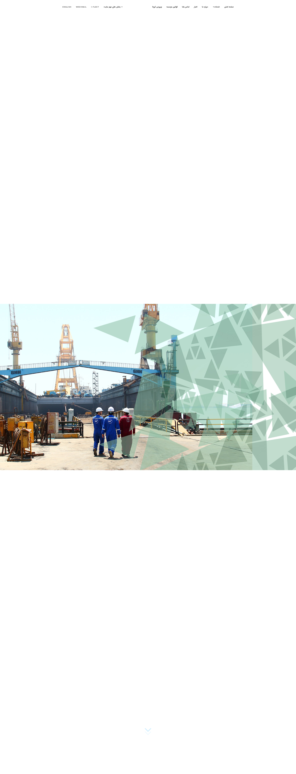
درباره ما (205, 6)
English (66, 7)
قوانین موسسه (171, 6)
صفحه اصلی (229, 6)
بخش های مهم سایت (112, 6)
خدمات (217, 6)
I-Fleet (95, 7)
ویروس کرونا (157, 6)
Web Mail (81, 7)
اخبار (195, 6)
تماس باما (185, 6)
